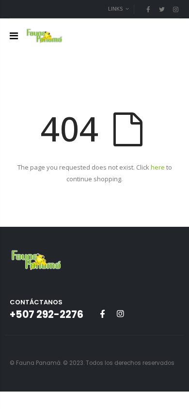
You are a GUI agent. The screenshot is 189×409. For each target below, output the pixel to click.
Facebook (102, 313)
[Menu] (14, 35)
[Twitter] (162, 9)
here (158, 167)
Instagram (120, 313)
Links (115, 8)
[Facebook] (148, 9)
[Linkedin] (175, 9)
